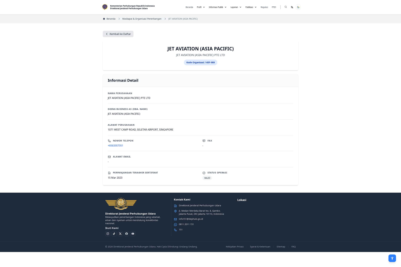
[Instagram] (107, 233)
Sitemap (281, 246)
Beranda (189, 7)
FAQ (294, 246)
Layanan (234, 7)
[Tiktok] (114, 233)
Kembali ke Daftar (120, 34)
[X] (120, 233)
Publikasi (249, 7)
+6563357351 (115, 145)
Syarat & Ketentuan (260, 246)
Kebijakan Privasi (235, 246)
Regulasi (264, 7)
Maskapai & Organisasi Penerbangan (141, 18)
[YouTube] (132, 233)
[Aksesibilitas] (392, 258)
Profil (199, 7)
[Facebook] (126, 233)
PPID (274, 7)
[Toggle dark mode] (298, 7)
